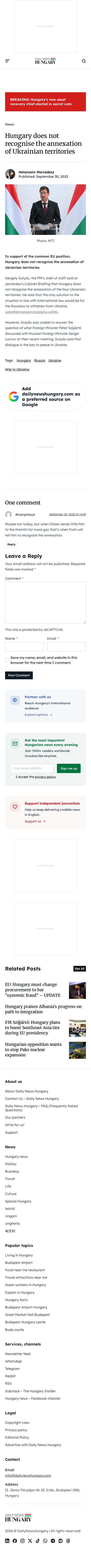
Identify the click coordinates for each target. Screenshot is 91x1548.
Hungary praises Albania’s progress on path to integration (43, 1009)
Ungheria (12, 1223)
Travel (10, 1179)
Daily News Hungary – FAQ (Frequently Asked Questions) (41, 1108)
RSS (8, 1383)
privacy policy (45, 777)
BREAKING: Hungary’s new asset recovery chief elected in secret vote (41, 101)
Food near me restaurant (25, 1270)
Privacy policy (16, 1430)
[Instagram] (22, 1541)
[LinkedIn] (7, 1541)
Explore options (36, 714)
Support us (33, 821)
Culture (11, 1194)
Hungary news (16, 1156)
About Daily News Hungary (26, 1091)
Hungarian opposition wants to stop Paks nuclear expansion (33, 1050)
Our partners (15, 1117)
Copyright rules (17, 1422)
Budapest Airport (19, 1262)
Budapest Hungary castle (25, 1322)
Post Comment (19, 675)
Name (11, 638)
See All (79, 968)
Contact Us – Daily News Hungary (32, 1098)
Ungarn (11, 1216)
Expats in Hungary (19, 1292)
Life (8, 1186)
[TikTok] (38, 1541)
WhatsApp (13, 1361)
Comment (14, 578)
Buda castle (14, 1329)
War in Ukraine (17, 369)
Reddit (10, 1376)
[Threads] (68, 1541)
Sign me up (69, 768)
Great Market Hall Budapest (27, 1314)
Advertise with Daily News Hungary (33, 1445)
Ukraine (54, 360)
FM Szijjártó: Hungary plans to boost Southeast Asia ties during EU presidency (32, 1028)
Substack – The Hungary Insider (30, 1391)
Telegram (12, 1368)
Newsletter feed (17, 1354)
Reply (11, 544)
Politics (11, 1164)
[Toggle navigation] (7, 60)
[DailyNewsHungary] (45, 61)
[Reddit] (60, 1541)
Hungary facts (16, 1300)
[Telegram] (53, 1541)
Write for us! (14, 1125)
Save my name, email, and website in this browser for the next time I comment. (44, 660)
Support (11, 1132)
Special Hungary (18, 1201)
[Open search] (84, 61)
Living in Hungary (19, 1255)
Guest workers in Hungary (25, 1285)
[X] (30, 1541)
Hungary (24, 360)
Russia (39, 360)
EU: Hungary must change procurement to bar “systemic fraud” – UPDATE (33, 990)
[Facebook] (15, 1541)
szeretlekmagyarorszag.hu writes (31, 312)
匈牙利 (10, 1231)
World (10, 1208)
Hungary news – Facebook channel (32, 1398)
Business (12, 1171)
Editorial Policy (17, 1437)
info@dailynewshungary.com (28, 1475)
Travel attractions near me (26, 1277)
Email (53, 638)
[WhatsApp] (45, 1541)
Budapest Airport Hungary (26, 1307)
